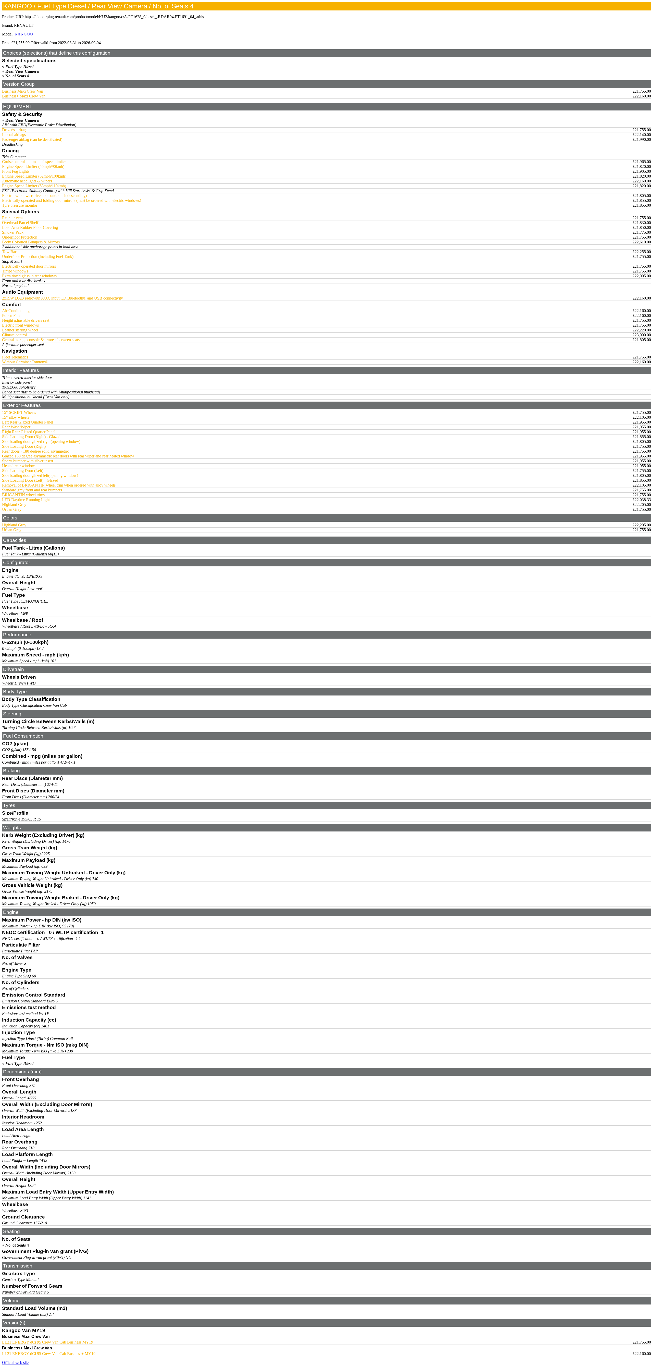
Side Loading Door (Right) (24, 446)
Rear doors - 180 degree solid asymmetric (35, 451)
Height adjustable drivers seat (25, 320)
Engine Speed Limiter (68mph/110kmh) (34, 186)
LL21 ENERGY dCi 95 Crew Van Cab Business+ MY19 (48, 1353)
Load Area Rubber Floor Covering (30, 227)
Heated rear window (18, 466)
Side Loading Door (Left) (22, 470)
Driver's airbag (14, 130)
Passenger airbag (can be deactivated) (32, 139)
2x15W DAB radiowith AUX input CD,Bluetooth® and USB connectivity (62, 298)
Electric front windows (20, 325)
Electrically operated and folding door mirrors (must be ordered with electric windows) (71, 200)
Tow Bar (9, 252)
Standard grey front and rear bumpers (32, 490)
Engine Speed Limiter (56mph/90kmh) (33, 166)
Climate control (14, 335)
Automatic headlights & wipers (27, 181)
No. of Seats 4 (17, 76)
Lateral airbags (14, 134)
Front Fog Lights (15, 171)
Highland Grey (14, 504)
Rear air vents (13, 218)
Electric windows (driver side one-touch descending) (44, 195)
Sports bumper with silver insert (27, 461)
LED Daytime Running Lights (26, 500)
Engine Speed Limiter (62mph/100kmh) (34, 176)
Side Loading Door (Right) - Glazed (31, 436)
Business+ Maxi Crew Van (23, 96)
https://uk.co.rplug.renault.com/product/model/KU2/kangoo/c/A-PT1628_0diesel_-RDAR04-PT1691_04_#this (114, 17)
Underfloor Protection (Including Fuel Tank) (37, 256)
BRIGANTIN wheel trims (23, 495)
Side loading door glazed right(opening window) (41, 441)
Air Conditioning (16, 310)
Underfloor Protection (19, 237)
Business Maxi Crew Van (22, 91)
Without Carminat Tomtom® (25, 362)
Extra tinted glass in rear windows (29, 276)
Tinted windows (15, 271)
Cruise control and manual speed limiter (34, 161)
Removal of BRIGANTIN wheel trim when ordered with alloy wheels (59, 485)
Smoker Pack (12, 232)
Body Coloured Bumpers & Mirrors (31, 242)
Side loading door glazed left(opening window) (40, 475)
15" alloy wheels (15, 417)
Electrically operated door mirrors (29, 266)
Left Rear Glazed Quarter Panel (27, 422)
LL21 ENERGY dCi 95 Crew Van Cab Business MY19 (47, 1342)
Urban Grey (11, 509)
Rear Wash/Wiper (16, 427)
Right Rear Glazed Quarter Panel (28, 432)
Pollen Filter (12, 315)
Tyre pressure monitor (19, 205)
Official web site (15, 1362)
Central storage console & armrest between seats (41, 340)
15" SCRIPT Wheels (19, 412)
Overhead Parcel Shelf (20, 222)
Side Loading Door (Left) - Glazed (30, 480)
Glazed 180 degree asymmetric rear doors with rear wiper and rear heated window (68, 456)
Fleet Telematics (15, 357)
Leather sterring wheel (20, 330)
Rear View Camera (22, 71)
